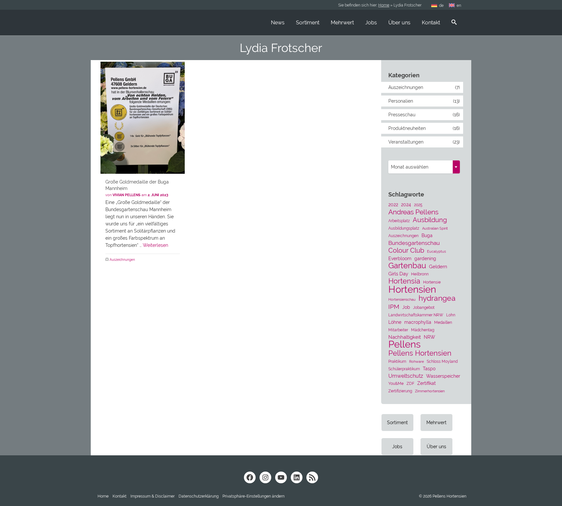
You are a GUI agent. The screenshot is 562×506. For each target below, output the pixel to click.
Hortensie (432, 282)
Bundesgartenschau (414, 243)
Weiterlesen (155, 245)
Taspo (429, 368)
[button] (254, 496)
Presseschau (401, 114)
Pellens (404, 344)
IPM (393, 306)
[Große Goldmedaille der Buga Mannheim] (142, 118)
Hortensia (404, 281)
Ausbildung (430, 219)
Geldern (438, 267)
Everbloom (399, 258)
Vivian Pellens (126, 195)
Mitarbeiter (398, 329)
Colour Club (406, 250)
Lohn (450, 314)
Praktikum (397, 361)
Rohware (416, 361)
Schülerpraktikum (404, 368)
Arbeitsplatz (399, 220)
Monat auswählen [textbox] (409, 167)
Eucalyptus (436, 251)
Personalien (400, 101)
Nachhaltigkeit (404, 337)
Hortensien (412, 289)
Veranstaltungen (405, 142)
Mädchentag (422, 329)
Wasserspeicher (443, 376)
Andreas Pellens (413, 212)
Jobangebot (424, 307)
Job (406, 307)
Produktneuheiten (407, 128)
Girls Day (398, 274)
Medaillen (443, 322)
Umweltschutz (405, 376)
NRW (429, 337)
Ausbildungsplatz (403, 228)
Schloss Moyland (442, 361)
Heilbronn (420, 274)
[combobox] (424, 166)
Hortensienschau (402, 299)
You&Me (396, 383)
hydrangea (437, 298)
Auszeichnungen (122, 259)
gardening (425, 258)
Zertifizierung (400, 390)
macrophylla (417, 322)
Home (383, 5)
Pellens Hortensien (419, 353)
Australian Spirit (435, 228)
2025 (418, 204)
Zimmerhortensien (430, 391)
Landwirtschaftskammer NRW (415, 314)
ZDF (410, 383)
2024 (406, 204)
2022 (393, 204)
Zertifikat (426, 383)
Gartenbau (407, 265)
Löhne (394, 322)
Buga (427, 235)
